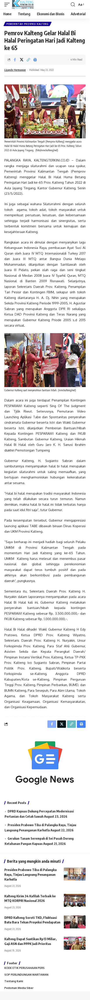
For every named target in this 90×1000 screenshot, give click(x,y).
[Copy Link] (28, 59)
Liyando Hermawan (15, 70)
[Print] (35, 59)
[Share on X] (22, 59)
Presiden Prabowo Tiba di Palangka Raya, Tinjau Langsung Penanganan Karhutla (30, 874)
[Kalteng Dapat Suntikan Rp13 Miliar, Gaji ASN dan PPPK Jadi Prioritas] (75, 943)
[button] (8, 4)
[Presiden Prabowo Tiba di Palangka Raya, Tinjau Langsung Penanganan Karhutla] (75, 874)
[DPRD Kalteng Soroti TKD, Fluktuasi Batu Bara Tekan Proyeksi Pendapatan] (75, 921)
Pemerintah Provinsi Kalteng (27, 24)
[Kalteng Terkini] (23, 4)
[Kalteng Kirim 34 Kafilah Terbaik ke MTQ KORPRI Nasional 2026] (75, 900)
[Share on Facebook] (15, 59)
